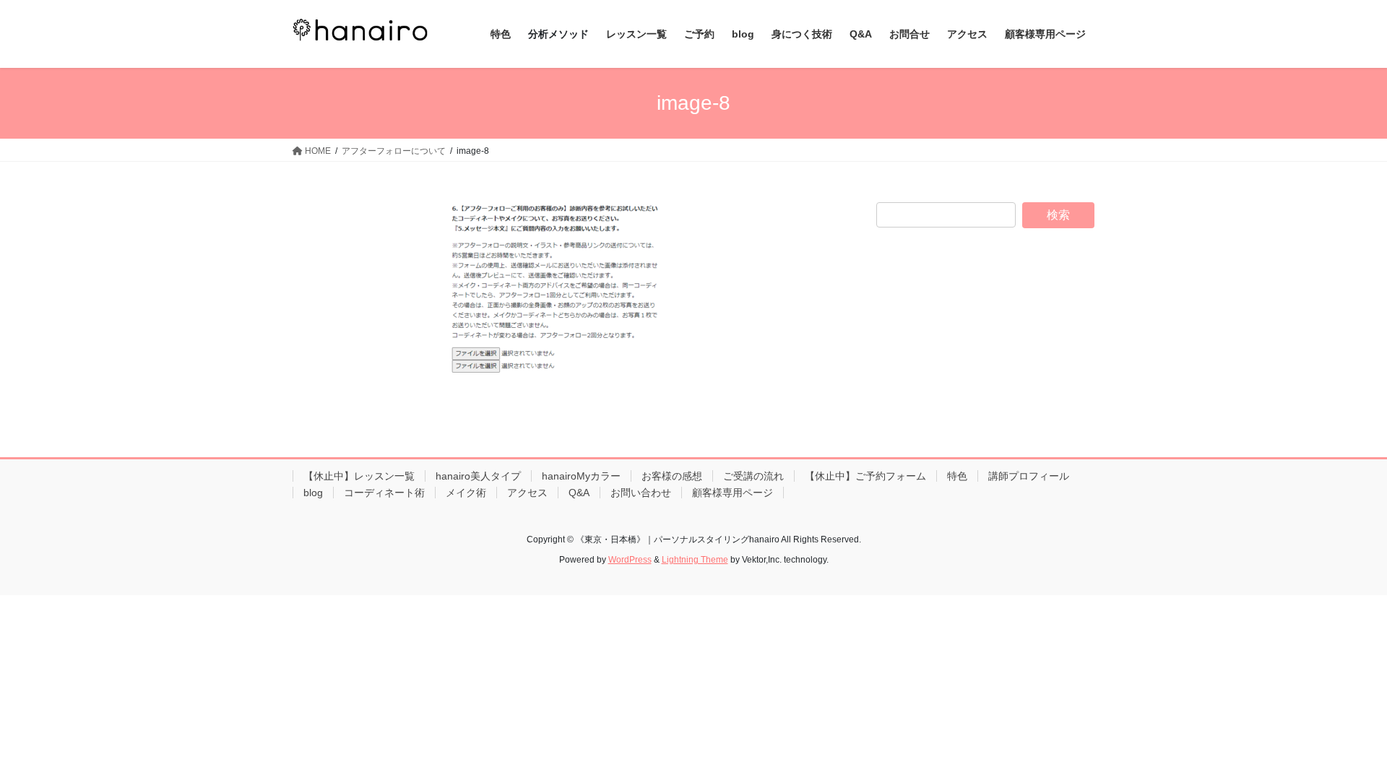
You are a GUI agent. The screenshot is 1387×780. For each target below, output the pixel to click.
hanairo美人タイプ (478, 476)
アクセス (527, 492)
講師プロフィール (1028, 476)
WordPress (630, 560)
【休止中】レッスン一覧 (359, 476)
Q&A (579, 492)
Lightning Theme (695, 560)
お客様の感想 (671, 476)
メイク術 (466, 492)
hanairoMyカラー (581, 476)
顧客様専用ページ (732, 492)
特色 (957, 476)
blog (313, 492)
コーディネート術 (384, 492)
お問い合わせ (640, 492)
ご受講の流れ (753, 476)
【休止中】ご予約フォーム (865, 476)
